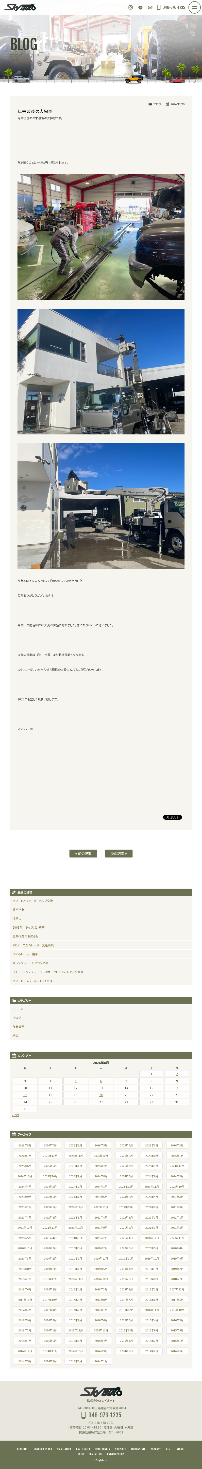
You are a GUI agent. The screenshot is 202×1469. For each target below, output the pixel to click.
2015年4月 (101, 1341)
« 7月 (15, 1115)
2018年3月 (101, 1289)
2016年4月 (151, 1320)
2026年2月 (177, 1145)
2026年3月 (151, 1145)
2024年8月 (101, 1176)
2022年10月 (126, 1207)
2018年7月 (177, 1279)
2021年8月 (126, 1227)
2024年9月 (75, 1176)
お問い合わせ (150, 7)
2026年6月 (75, 1145)
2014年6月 (177, 1351)
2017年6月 (151, 1300)
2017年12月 (177, 1289)
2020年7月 (101, 1248)
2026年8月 (24, 1145)
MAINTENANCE (64, 1449)
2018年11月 (75, 1279)
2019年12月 (101, 1258)
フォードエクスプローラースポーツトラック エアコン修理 (48, 972)
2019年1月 (24, 1279)
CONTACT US (95, 1454)
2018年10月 (101, 1279)
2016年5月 (126, 1320)
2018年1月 (151, 1289)
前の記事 (84, 853)
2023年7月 (75, 1197)
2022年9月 (151, 1207)
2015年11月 (101, 1330)
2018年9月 (126, 1279)
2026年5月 (101, 1145)
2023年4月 (151, 1197)
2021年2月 (101, 1238)
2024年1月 (101, 1186)
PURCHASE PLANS (43, 1449)
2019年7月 (50, 1269)
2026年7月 (50, 1145)
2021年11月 (50, 1227)
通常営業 (18, 909)
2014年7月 (151, 1351)
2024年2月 (75, 1186)
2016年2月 (24, 1330)
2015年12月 (75, 1330)
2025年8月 (151, 1156)
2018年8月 (151, 1279)
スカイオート (19, 7)
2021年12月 (25, 1227)
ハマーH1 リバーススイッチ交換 (32, 981)
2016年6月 (101, 1320)
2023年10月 (177, 1186)
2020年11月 (177, 1238)
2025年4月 (75, 1166)
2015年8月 (177, 1330)
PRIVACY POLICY (115, 1454)
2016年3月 (177, 1320)
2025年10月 (101, 1156)
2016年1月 (50, 1330)
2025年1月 (151, 1166)
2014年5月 (24, 1361)
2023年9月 (24, 1197)
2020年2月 (50, 1258)
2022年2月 (151, 1217)
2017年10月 (50, 1300)
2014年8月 (126, 1351)
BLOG (81, 1454)
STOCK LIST (23, 1449)
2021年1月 (126, 1238)
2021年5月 (24, 1238)
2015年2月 (151, 1341)
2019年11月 (126, 1258)
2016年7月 (75, 1320)
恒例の (17, 918)
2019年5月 (101, 1269)
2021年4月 (50, 1238)
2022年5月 (75, 1217)
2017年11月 (25, 1300)
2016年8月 (50, 1320)
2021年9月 (101, 1227)
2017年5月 (177, 1300)
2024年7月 (126, 1176)
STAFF (169, 1449)
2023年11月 (152, 1186)
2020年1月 (75, 1258)
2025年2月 (126, 1166)
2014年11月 (50, 1351)
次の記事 (118, 853)
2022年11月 (101, 1207)
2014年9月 (101, 1351)
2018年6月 (24, 1289)
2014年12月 (25, 1351)
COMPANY (156, 1449)
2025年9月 (126, 1156)
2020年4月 (177, 1248)
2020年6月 (126, 1248)
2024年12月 (177, 1166)
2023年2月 (24, 1207)
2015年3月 (126, 1341)
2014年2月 (75, 1361)
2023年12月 (126, 1186)
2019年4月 (126, 1269)
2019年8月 (24, 1269)
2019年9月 (177, 1258)
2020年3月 (24, 1258)
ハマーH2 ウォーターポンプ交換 (33, 900)
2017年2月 (75, 1310)
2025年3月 (101, 1166)
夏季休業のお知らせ (26, 936)
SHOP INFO (120, 1449)
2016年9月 (24, 1320)
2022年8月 (177, 1207)
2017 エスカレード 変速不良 (33, 945)
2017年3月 (50, 1310)
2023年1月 (50, 1207)
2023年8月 (50, 1197)
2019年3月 (151, 1269)
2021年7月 (151, 1227)
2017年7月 (126, 1300)
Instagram (130, 7)
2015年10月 (126, 1330)
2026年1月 (24, 1156)
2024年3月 (50, 1186)
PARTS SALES (83, 1449)
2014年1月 (101, 1361)
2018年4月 (75, 1289)
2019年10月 (152, 1258)
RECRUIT (181, 1449)
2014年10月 (75, 1351)
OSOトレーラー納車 (25, 954)
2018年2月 (126, 1289)
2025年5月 (50, 1166)
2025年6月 (24, 1166)
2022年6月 (50, 1217)
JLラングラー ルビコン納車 (31, 963)
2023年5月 (126, 1197)
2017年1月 (101, 1310)
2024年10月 (50, 1176)
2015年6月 (50, 1341)
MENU (200, 4)
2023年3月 (177, 1197)
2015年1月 (177, 1341)
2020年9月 (50, 1248)
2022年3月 (126, 1217)
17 (25, 1095)
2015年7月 (24, 1341)
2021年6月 (177, 1227)
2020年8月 (75, 1248)
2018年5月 (50, 1289)
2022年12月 (75, 1207)
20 (101, 1095)
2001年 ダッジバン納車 (29, 927)
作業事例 (18, 1026)
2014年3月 (50, 1361)
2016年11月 (152, 1310)
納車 (15, 1035)
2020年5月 (151, 1248)
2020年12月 (152, 1238)
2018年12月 (50, 1279)
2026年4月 (126, 1145)
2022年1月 (177, 1217)
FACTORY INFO (138, 1449)
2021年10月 (75, 1227)
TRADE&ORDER (102, 1449)
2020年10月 (25, 1248)
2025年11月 (75, 1156)
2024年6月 (151, 1176)
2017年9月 (75, 1300)
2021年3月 (75, 1238)
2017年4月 (24, 1310)
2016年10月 (177, 1310)
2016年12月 (126, 1310)
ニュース (18, 1009)
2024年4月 (24, 1186)
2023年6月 (101, 1197)
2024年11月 (25, 1176)
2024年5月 (177, 1176)
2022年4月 (101, 1217)
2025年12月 (50, 1156)
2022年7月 (24, 1217)
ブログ (157, 104)
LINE (140, 7)
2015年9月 (151, 1330)
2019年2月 (177, 1269)
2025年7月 (177, 1156)
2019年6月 (75, 1269)
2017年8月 (101, 1300)
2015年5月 (75, 1341)
